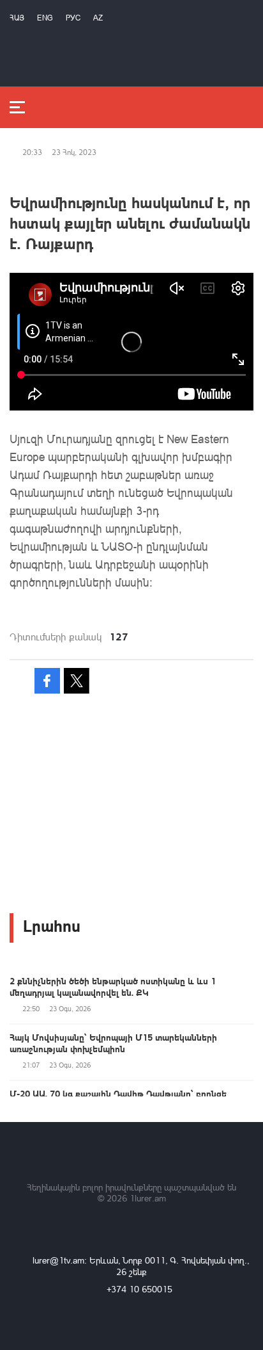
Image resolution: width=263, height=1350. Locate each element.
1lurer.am (148, 1197)
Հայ (17, 17)
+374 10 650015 (139, 1288)
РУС (73, 17)
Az (98, 17)
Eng (45, 17)
